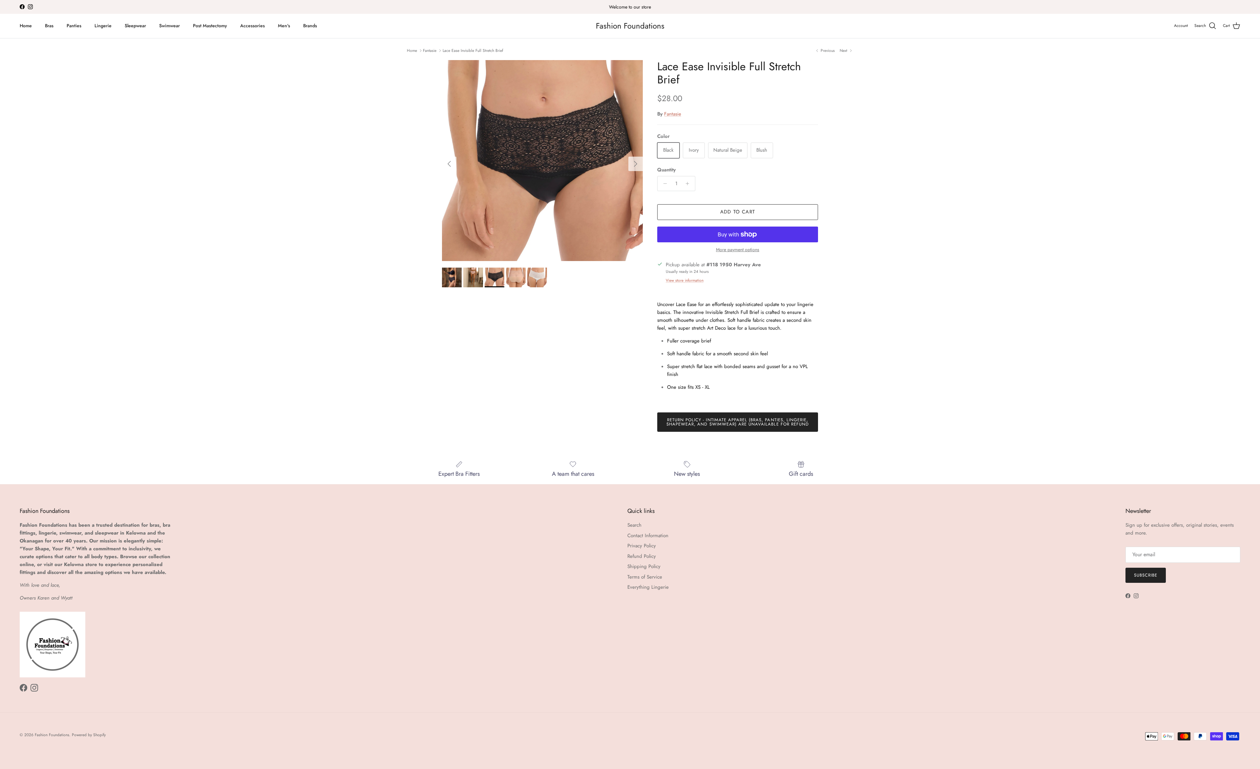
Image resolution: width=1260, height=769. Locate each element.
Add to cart (737, 211)
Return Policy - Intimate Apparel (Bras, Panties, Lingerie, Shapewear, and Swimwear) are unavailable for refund (737, 422)
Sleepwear (135, 25)
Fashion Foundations (52, 735)
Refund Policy (641, 556)
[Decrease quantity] (663, 183)
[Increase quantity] (689, 183)
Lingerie (103, 25)
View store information (685, 280)
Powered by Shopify (89, 735)
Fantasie (429, 51)
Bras (49, 25)
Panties (74, 25)
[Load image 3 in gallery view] (542, 160)
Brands (310, 25)
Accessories (252, 25)
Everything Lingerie (648, 587)
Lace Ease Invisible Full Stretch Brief (473, 51)
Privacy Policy (641, 545)
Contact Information (647, 535)
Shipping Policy (644, 566)
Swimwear (169, 25)
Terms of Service (644, 577)
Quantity (666, 169)
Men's (284, 25)
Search (634, 525)
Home (26, 25)
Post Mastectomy (210, 25)
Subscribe (1145, 575)
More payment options (737, 250)
